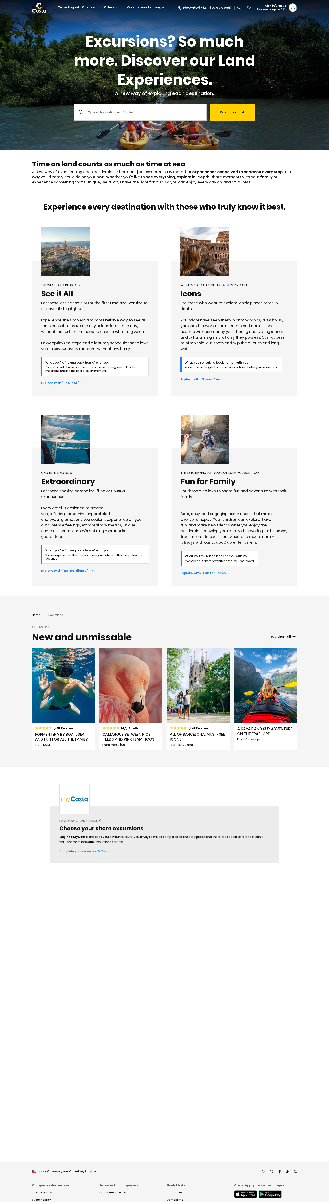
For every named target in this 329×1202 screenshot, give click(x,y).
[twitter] (271, 1172)
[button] (249, 8)
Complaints (175, 1200)
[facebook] (279, 1172)
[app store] (245, 1194)
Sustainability (41, 1200)
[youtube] (295, 1172)
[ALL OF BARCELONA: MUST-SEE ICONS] (198, 699)
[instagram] (263, 1172)
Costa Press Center (112, 1192)
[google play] (270, 1194)
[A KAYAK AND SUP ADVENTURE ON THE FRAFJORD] (265, 699)
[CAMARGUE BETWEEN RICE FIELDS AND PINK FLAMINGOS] (130, 699)
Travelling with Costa (75, 7)
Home (36, 615)
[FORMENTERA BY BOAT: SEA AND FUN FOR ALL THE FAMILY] (63, 699)
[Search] (239, 7)
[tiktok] (287, 1172)
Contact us (175, 1192)
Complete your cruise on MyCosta (84, 851)
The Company (42, 1192)
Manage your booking (143, 7)
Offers (109, 7)
